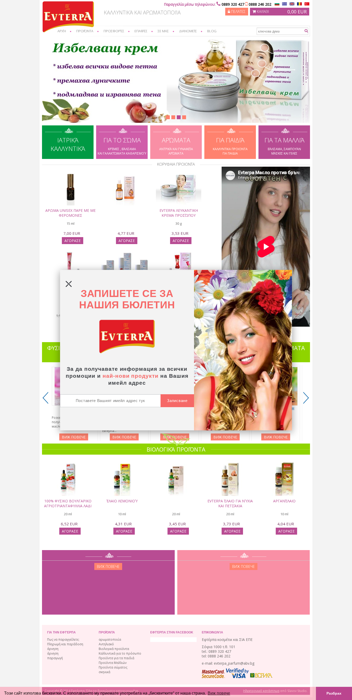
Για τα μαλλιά (284, 146)
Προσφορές (114, 31)
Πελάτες (238, 11)
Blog (211, 31)
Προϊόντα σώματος (113, 667)
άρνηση (52, 649)
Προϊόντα (84, 31)
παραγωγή (55, 658)
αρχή (61, 31)
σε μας (163, 31)
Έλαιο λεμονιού (122, 500)
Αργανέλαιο (284, 500)
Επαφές (141, 31)
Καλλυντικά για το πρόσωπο (120, 653)
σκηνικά (104, 672)
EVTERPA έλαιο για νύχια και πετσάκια (230, 503)
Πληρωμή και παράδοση (65, 644)
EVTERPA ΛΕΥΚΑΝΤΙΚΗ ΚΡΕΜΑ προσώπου (179, 213)
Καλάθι (281, 12)
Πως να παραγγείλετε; (63, 639)
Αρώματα (176, 146)
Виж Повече (74, 437)
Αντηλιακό (106, 644)
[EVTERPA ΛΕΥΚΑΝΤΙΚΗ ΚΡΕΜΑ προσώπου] (178, 177)
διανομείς (188, 31)
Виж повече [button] (219, 693)
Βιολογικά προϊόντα (114, 649)
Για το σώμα (122, 146)
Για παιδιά (230, 146)
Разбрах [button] (333, 693)
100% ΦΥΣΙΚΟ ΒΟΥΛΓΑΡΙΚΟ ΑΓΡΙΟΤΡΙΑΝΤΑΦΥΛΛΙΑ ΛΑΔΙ (67, 503)
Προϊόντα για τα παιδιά (116, 658)
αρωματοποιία (110, 639)
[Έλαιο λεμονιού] (122, 467)
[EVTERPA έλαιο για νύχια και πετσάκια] (230, 467)
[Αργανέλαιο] (284, 467)
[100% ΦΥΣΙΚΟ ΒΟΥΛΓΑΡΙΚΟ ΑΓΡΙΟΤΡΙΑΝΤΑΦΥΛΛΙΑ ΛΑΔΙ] (68, 467)
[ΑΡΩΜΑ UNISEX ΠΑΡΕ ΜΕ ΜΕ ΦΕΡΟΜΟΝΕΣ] (70, 177)
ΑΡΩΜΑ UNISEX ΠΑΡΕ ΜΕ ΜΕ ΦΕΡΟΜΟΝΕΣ (70, 213)
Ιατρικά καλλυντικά (68, 144)
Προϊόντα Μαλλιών (113, 663)
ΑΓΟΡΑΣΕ (72, 240)
